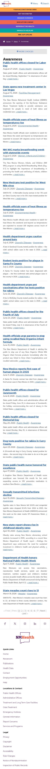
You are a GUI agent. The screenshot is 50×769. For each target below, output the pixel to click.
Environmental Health (28, 126)
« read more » (12, 79)
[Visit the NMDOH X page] (15, 624)
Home (8, 41)
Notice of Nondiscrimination (15, 761)
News (16, 41)
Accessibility (8, 751)
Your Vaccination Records (25, 9)
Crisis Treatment (10, 707)
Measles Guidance (25, 18)
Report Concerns (10, 721)
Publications (8, 663)
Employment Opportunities (14, 678)
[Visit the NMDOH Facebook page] (5, 624)
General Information (11, 717)
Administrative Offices (12, 698)
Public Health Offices (12, 693)
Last (24, 613)
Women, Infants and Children (31, 156)
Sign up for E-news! (25, 22)
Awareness (38, 69)
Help (5, 682)
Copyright (7, 742)
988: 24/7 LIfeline (25, 35)
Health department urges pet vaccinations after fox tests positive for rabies (24, 287)
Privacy (6, 737)
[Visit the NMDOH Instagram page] (25, 624)
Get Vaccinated (25, 14)
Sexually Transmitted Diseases (30, 498)
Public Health (25, 69)
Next (42, 610)
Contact (6, 673)
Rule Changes (9, 756)
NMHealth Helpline (25, 30)
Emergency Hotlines (12, 712)
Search (45, 3)
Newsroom (7, 659)
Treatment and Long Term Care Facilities (20, 703)
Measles (21, 593)
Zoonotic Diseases (24, 189)
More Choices (25, 51)
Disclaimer (7, 746)
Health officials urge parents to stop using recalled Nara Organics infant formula (24, 339)
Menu (35, 3)
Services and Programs (13, 726)
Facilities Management (29, 93)
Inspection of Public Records (15, 765)
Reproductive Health (25, 26)
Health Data (8, 668)
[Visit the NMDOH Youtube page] (45, 624)
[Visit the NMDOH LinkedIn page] (35, 624)
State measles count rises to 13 (21, 590)
